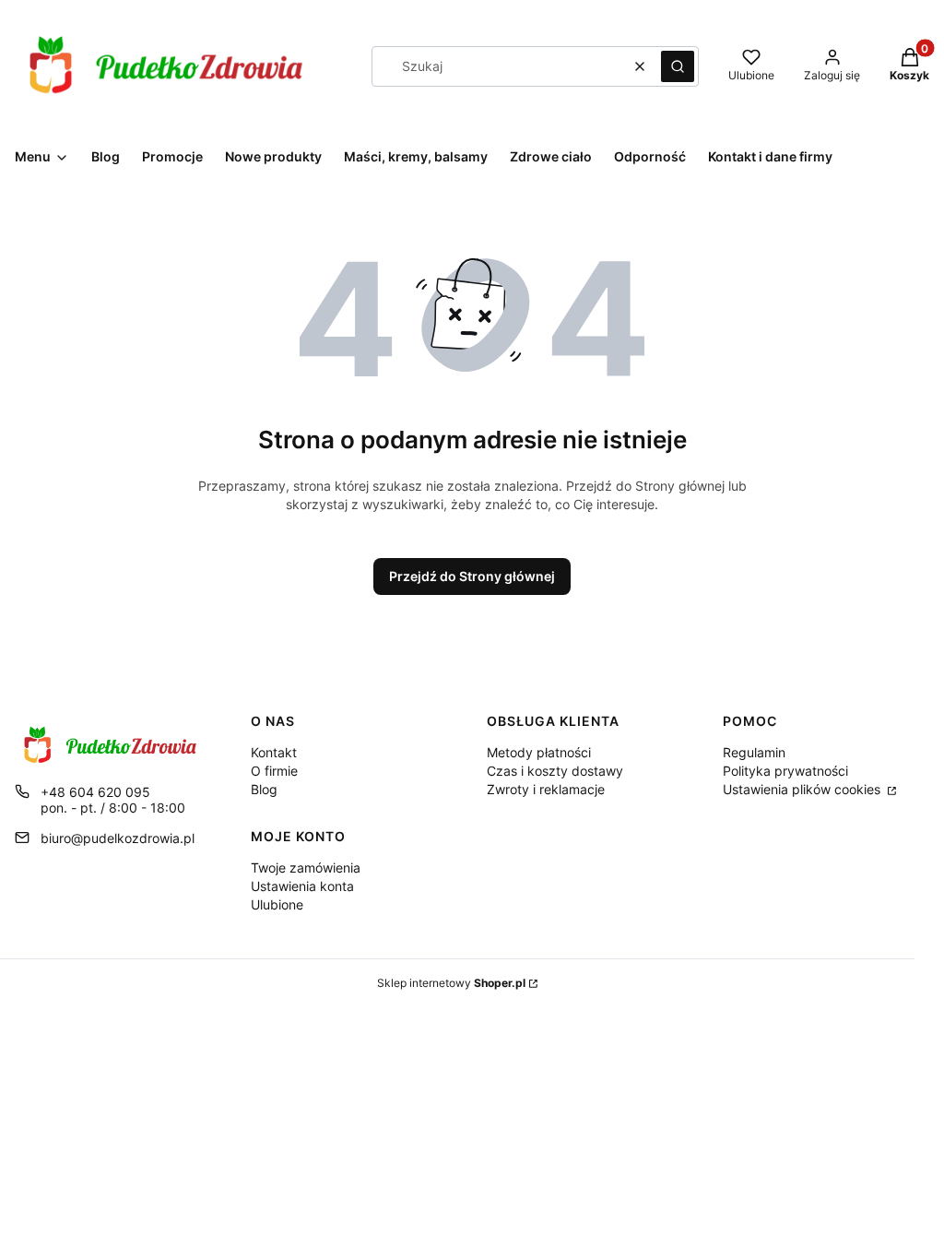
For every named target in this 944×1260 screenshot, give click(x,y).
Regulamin (754, 752)
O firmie (274, 771)
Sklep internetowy (451, 983)
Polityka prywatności (785, 771)
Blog (264, 789)
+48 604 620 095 (95, 792)
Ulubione (277, 904)
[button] (677, 66)
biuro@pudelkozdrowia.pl (118, 838)
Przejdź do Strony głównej (472, 576)
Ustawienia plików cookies (803, 789)
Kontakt (274, 752)
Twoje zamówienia (305, 867)
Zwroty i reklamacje (546, 789)
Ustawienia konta (302, 886)
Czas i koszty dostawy (555, 771)
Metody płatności (539, 752)
